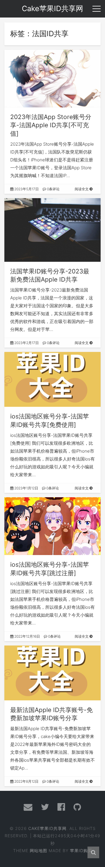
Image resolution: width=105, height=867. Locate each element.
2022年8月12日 (25, 781)
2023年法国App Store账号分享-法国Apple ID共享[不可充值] (50, 125)
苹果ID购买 (81, 850)
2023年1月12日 (25, 488)
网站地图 (38, 850)
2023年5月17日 (26, 189)
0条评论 (53, 189)
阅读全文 (82, 189)
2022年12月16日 (26, 636)
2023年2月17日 (26, 343)
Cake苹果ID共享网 (47, 828)
